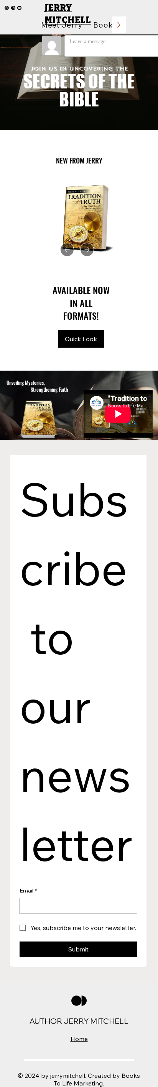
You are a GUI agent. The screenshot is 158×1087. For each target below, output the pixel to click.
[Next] (87, 250)
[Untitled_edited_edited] (7, 8)
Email (28, 890)
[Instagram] (13, 8)
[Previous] (67, 250)
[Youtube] (19, 8)
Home (79, 1039)
